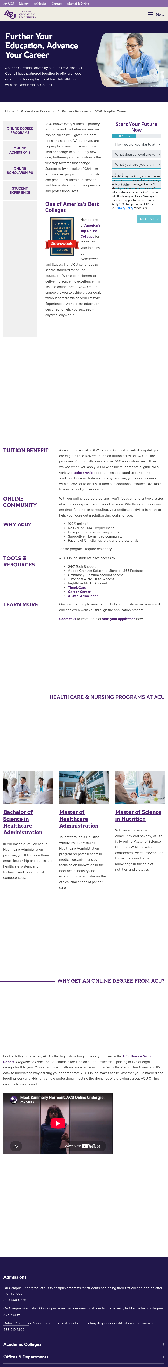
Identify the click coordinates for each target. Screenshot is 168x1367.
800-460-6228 (15, 1300)
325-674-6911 (13, 1315)
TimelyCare (77, 587)
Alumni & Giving (78, 3)
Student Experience (20, 190)
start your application (118, 619)
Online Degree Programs (20, 130)
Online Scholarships (20, 170)
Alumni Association (83, 596)
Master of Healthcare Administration (78, 819)
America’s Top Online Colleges (90, 231)
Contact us (67, 619)
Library (24, 3)
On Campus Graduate (20, 1308)
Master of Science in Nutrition (138, 815)
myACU (9, 3)
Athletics (40, 3)
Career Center (79, 592)
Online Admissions (20, 150)
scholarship (83, 473)
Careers (57, 3)
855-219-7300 (14, 1330)
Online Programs (16, 1323)
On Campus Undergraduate (24, 1288)
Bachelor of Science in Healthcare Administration (22, 822)
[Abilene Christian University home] (20, 14)
